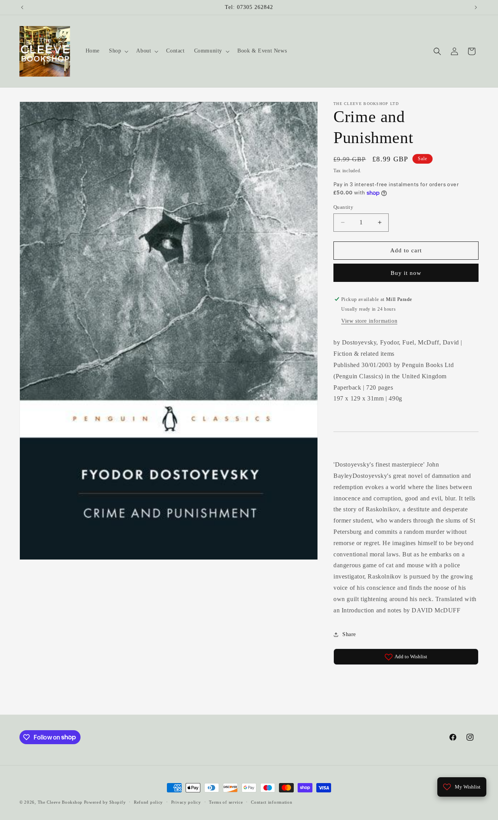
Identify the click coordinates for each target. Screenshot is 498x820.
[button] (118, 51)
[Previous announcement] (22, 7)
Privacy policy (186, 801)
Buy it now (406, 273)
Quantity (343, 207)
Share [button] (349, 634)
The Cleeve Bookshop (60, 802)
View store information (369, 321)
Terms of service (226, 801)
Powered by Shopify (105, 802)
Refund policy (148, 801)
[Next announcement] (475, 7)
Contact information (271, 801)
